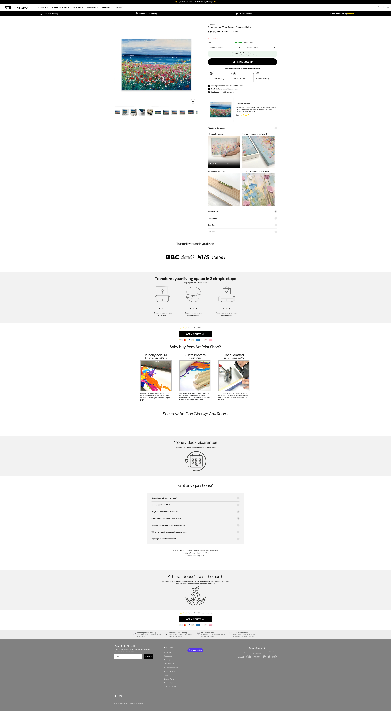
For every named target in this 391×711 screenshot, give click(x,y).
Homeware (91, 7)
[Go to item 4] (141, 112)
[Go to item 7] (166, 112)
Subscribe (148, 656)
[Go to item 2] (125, 112)
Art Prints (77, 7)
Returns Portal (169, 679)
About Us (167, 652)
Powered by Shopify (136, 703)
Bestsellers (106, 7)
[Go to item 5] (150, 112)
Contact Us (168, 656)
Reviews (119, 7)
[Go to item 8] (174, 112)
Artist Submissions (171, 668)
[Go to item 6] (158, 112)
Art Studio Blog (169, 671)
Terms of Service (170, 687)
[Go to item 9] (182, 112)
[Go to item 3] (133, 112)
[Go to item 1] (117, 112)
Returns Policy (169, 683)
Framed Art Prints (59, 7)
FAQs (166, 675)
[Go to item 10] (190, 112)
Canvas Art (41, 7)
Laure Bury (211, 24)
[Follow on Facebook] (115, 696)
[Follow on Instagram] (120, 696)
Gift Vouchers (169, 664)
